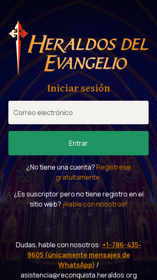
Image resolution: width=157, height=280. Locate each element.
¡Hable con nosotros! (94, 204)
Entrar (78, 143)
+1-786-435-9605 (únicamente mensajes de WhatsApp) (84, 255)
